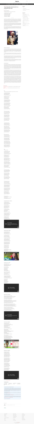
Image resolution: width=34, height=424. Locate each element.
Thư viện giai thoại (24, 8)
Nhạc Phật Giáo (23, 414)
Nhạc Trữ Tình (14, 413)
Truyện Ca (14, 419)
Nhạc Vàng (7, 380)
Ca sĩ (4, 419)
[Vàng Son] (6, 4)
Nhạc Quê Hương (14, 414)
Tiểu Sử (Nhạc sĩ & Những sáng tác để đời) (9, 397)
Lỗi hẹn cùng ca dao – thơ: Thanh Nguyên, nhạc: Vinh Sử (26, 14)
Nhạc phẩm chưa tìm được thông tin (26, 9)
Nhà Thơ (5, 420)
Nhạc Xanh (5, 416)
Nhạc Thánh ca (23, 415)
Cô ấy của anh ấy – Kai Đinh (25, 19)
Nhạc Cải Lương (14, 415)
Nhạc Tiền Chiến (5, 413)
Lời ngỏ (23, 7)
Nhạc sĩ (5, 418)
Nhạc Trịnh (23, 413)
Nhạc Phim (23, 416)
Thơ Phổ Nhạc (9, 380)
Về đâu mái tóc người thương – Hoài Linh (10, 384)
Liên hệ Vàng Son (24, 10)
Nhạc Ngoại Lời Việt (15, 416)
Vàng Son (17, 1)
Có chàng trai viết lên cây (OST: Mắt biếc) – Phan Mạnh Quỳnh (26, 16)
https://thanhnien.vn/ (6, 86)
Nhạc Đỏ (5, 415)
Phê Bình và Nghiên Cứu (6, 417)
